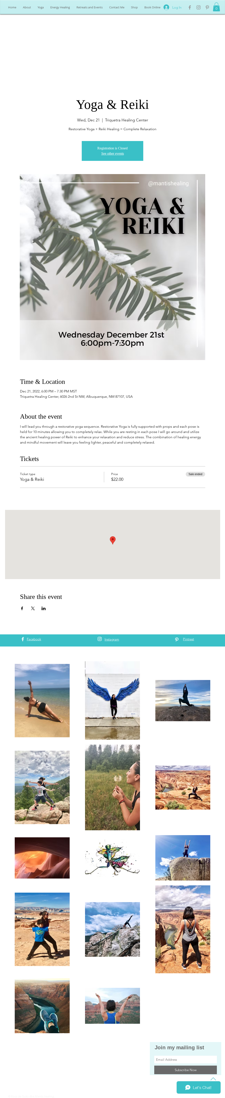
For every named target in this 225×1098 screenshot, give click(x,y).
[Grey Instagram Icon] (198, 7)
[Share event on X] (33, 608)
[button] (216, 6)
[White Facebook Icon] (22, 639)
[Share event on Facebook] (22, 608)
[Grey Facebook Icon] (189, 7)
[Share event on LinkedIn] (44, 608)
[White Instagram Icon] (99, 639)
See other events (112, 153)
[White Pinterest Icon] (177, 639)
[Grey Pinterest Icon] (207, 7)
